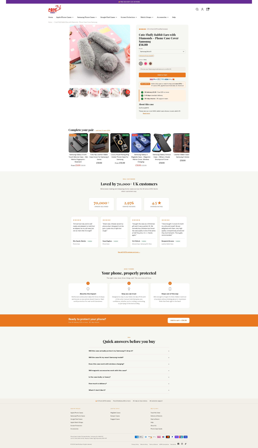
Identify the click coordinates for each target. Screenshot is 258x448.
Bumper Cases (115, 416)
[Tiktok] (185, 444)
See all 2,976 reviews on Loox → (129, 252)
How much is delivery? (98, 384)
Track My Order (155, 413)
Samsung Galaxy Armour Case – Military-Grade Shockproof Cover (162, 157)
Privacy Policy (135, 444)
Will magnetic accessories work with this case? (108, 370)
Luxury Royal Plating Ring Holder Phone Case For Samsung (120, 157)
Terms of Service (153, 444)
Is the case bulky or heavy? (100, 377)
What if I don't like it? (97, 390)
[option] (100, 56)
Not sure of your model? (146, 56)
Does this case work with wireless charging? (106, 364)
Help (174, 17)
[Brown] (150, 63)
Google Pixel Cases (107, 17)
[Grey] (141, 63)
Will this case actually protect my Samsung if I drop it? (111, 351)
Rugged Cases (115, 419)
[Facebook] (178, 444)
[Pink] (145, 63)
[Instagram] (182, 444)
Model (141, 48)
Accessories (162, 17)
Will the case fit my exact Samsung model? (106, 357)
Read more (146, 113)
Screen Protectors (128, 17)
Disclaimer (173, 444)
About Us (153, 425)
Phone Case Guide (156, 429)
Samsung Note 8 (145, 51)
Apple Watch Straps (77, 422)
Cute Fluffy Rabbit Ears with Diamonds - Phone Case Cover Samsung (75, 22)
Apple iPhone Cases (64, 17)
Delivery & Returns (156, 416)
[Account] (202, 9)
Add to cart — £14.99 (179, 320)
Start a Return (155, 419)
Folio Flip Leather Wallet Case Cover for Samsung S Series (99, 157)
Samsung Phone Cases (86, 17)
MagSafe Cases (115, 413)
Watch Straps (146, 17)
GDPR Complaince (164, 444)
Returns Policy (144, 444)
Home (50, 17)
